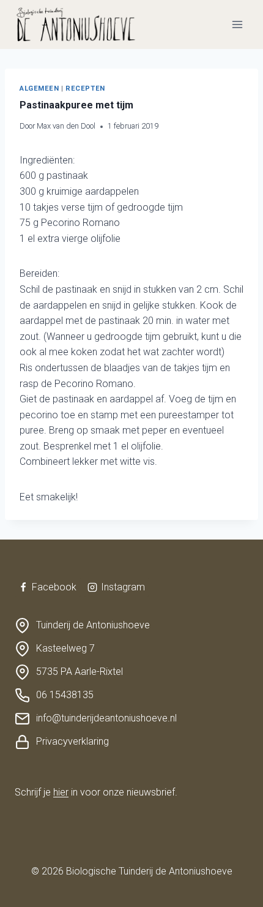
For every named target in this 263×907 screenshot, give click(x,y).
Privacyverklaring (72, 741)
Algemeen (39, 88)
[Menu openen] (237, 24)
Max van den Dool (66, 125)
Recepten (85, 88)
